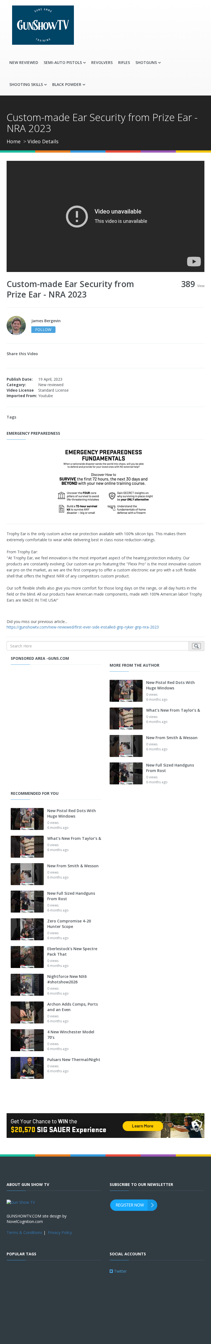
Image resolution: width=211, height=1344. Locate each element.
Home (14, 141)
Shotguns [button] (146, 62)
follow (43, 329)
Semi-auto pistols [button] (63, 62)
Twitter (120, 1271)
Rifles (124, 62)
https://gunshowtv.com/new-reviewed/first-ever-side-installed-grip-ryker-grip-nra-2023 (83, 627)
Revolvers (102, 62)
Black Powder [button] (66, 84)
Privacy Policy (60, 1232)
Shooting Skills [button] (26, 84)
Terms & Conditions (24, 1232)
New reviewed (23, 62)
